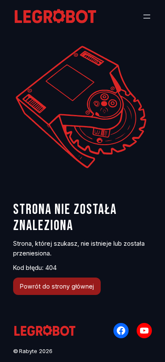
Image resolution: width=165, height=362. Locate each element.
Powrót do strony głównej (57, 286)
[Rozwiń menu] (147, 16)
